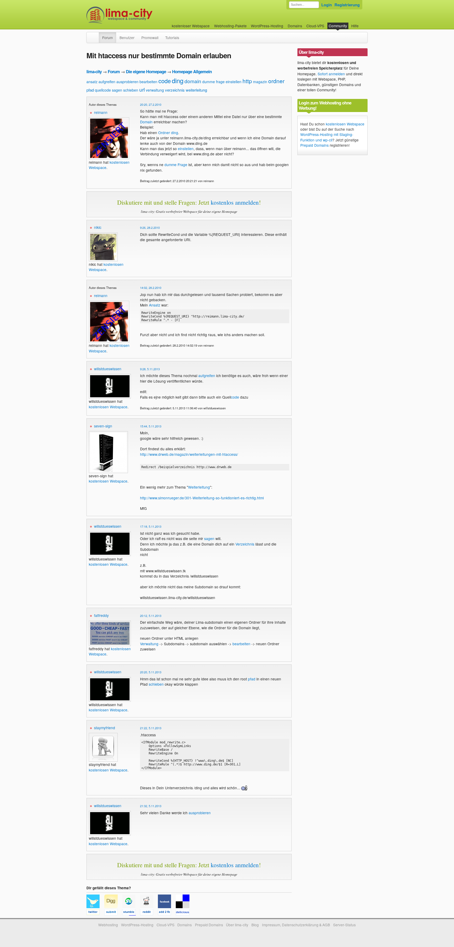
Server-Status (344, 924)
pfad (90, 90)
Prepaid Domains (314, 145)
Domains (295, 25)
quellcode (103, 90)
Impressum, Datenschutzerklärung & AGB (296, 924)
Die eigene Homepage (146, 71)
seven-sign (103, 425)
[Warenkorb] (363, 23)
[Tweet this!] (95, 913)
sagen (117, 90)
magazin (260, 81)
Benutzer (127, 37)
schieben (130, 90)
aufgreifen (107, 81)
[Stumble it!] (131, 913)
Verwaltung (149, 643)
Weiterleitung (199, 487)
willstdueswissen (107, 368)
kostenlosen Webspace (106, 267)
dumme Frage (175, 164)
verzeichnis (175, 90)
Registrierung (347, 4)
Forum (107, 37)
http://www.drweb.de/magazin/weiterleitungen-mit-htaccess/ (189, 454)
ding (177, 80)
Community (338, 25)
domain (192, 80)
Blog (255, 924)
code (164, 81)
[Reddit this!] (149, 913)
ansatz (91, 81)
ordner (276, 81)
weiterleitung (196, 90)
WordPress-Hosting (267, 25)
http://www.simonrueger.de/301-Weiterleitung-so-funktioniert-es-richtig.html (202, 497)
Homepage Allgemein (192, 71)
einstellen (233, 81)
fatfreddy (101, 615)
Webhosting (108, 924)
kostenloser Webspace (191, 25)
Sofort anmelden (331, 73)
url (142, 89)
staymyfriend (104, 727)
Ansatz (154, 305)
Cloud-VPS (315, 25)
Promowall (149, 37)
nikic (97, 227)
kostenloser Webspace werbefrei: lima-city (139, 15)
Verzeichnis (244, 544)
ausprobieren (127, 81)
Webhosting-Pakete (230, 25)
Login (326, 4)
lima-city (94, 71)
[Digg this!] (113, 913)
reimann (100, 112)
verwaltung (155, 90)
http (247, 81)
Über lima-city (237, 924)
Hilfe (355, 25)
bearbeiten (148, 81)
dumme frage (213, 81)
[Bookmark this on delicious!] (184, 913)
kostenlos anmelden (235, 202)
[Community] (95, 35)
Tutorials (172, 37)
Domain (146, 121)
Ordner (164, 132)
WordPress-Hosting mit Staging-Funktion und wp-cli (326, 137)
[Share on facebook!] (167, 913)
